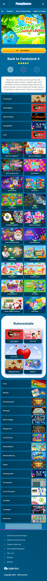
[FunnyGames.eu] (2, 11)
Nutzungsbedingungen (16, 549)
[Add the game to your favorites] (41, 18)
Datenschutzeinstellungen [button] (17, 535)
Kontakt (10, 557)
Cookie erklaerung (14, 544)
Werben (10, 562)
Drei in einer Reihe (23, 11)
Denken (10, 11)
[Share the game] (10, 70)
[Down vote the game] (24, 70)
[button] (43, 4)
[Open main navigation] (4, 4)
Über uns (10, 553)
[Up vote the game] (37, 70)
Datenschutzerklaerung (16, 540)
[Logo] (23, 4)
